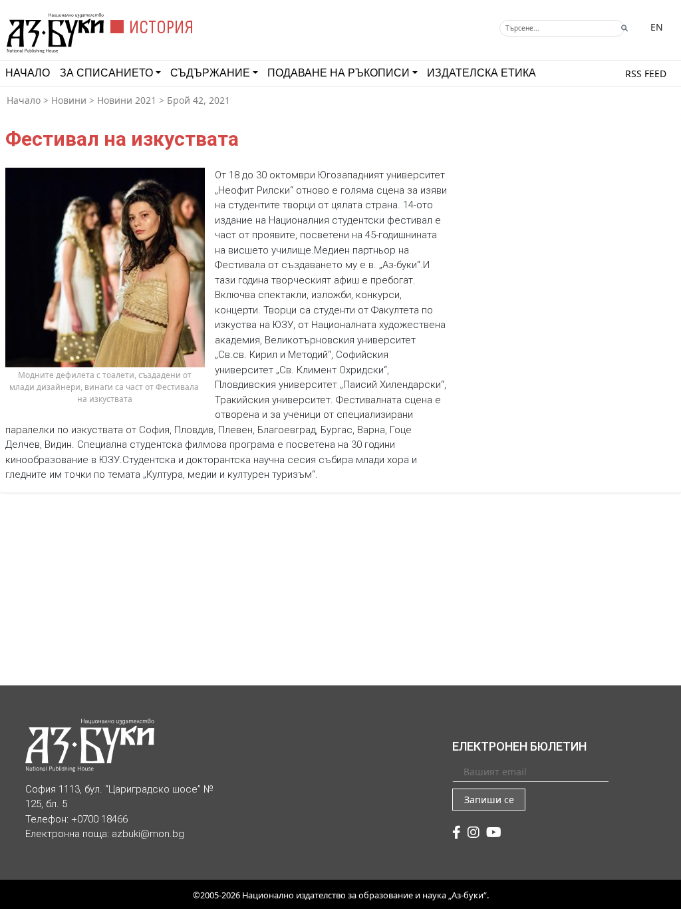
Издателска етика (481, 73)
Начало (27, 73)
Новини (68, 100)
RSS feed (645, 73)
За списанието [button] (106, 73)
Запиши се (489, 799)
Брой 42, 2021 (198, 100)
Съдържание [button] (210, 73)
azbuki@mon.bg (148, 834)
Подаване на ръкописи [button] (338, 73)
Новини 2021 (126, 100)
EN (656, 27)
